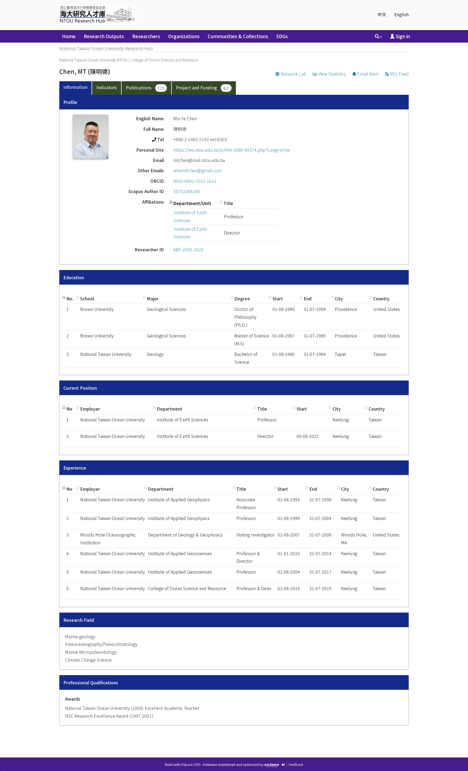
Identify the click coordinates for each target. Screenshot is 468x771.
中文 (382, 14)
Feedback (296, 764)
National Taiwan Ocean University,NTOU (93, 60)
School (87, 298)
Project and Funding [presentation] (202, 87)
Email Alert (367, 73)
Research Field (78, 620)
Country (381, 298)
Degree (242, 298)
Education (73, 277)
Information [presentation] (75, 87)
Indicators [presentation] (106, 87)
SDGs (282, 36)
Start (277, 298)
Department (169, 408)
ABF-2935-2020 (188, 249)
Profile (70, 102)
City (339, 298)
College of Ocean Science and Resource (165, 60)
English (401, 14)
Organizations (184, 36)
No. (69, 298)
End (307, 298)
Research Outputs (104, 36)
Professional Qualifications (90, 682)
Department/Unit (192, 203)
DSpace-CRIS (190, 764)
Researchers (146, 36)
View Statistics (331, 73)
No (69, 408)
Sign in (402, 36)
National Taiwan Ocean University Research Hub (106, 48)
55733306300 (186, 191)
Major (152, 298)
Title (228, 203)
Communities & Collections (238, 36)
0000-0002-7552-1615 (194, 181)
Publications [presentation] (145, 87)
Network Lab (293, 73)
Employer (90, 408)
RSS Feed (399, 73)
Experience (74, 467)
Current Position (80, 388)
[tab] (75, 88)
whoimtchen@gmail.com (197, 170)
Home (69, 36)
